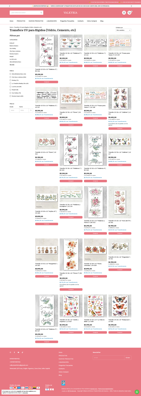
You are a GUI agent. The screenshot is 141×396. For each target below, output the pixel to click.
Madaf (11, 56)
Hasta (21, 106)
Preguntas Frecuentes (67, 21)
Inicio (11, 21)
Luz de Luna (13, 59)
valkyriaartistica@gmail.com (19, 365)
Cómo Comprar (92, 21)
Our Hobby (13, 48)
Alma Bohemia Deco (15, 62)
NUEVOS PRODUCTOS (36, 21)
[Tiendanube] (69, 391)
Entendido (25, 393)
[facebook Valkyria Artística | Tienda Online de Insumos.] (14, 352)
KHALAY (12, 43)
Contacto (81, 21)
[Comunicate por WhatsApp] (137, 392)
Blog (101, 21)
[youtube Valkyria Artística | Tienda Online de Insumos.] (18, 352)
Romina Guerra (14, 54)
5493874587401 (15, 359)
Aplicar (31, 110)
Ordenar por (119, 27)
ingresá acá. (93, 388)
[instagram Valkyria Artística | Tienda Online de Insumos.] (10, 352)
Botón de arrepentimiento (106, 388)
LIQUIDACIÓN (52, 21)
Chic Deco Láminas (15, 51)
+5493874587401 (15, 362)
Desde (11, 106)
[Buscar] (41, 13)
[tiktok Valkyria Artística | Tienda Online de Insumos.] (22, 352)
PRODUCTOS (21, 21)
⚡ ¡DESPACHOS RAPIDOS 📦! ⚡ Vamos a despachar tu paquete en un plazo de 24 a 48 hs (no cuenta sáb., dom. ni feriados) (70, 6)
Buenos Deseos (14, 46)
